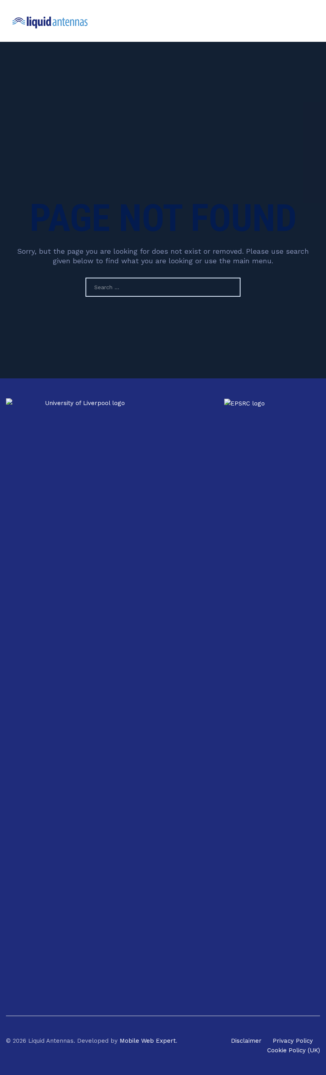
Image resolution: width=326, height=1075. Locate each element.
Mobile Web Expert (148, 1040)
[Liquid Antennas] (50, 21)
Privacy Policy (293, 1040)
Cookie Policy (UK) (293, 1050)
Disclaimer (246, 1040)
